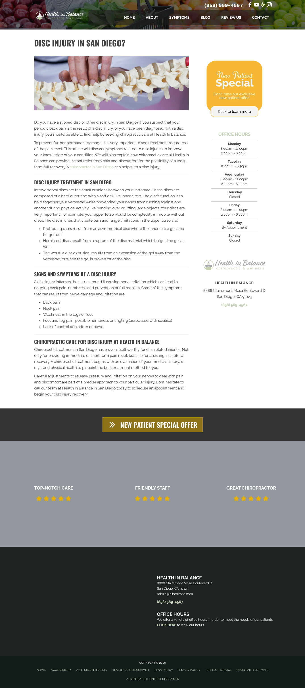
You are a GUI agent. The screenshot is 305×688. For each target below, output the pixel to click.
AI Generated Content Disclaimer (152, 679)
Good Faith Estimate (252, 669)
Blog (205, 17)
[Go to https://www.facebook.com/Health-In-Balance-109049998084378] (249, 5)
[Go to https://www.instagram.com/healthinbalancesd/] (269, 5)
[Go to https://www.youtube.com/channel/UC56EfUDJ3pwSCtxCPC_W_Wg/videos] (256, 5)
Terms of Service (218, 669)
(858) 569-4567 (223, 5)
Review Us (231, 17)
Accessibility (61, 669)
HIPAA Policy (163, 669)
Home (129, 17)
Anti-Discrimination (91, 669)
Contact (260, 17)
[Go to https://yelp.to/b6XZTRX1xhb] (262, 5)
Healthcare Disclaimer (130, 669)
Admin (41, 669)
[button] (152, 424)
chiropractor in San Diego (92, 167)
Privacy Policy (189, 669)
